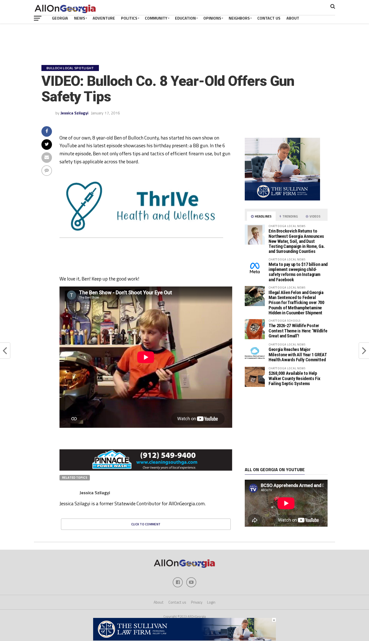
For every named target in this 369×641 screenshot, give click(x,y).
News (79, 18)
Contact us (177, 602)
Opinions (212, 18)
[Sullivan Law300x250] (282, 199)
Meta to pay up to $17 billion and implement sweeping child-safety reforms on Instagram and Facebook (298, 272)
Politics (129, 18)
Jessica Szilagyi (74, 113)
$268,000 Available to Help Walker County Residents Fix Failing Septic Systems (294, 378)
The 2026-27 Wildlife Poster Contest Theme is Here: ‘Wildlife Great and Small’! (298, 330)
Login (211, 602)
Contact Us (268, 18)
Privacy (196, 602)
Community (156, 18)
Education (185, 18)
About (292, 18)
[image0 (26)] (134, 273)
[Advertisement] (286, 427)
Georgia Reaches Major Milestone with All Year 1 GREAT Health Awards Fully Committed (298, 354)
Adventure (104, 18)
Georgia (60, 18)
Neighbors (239, 18)
